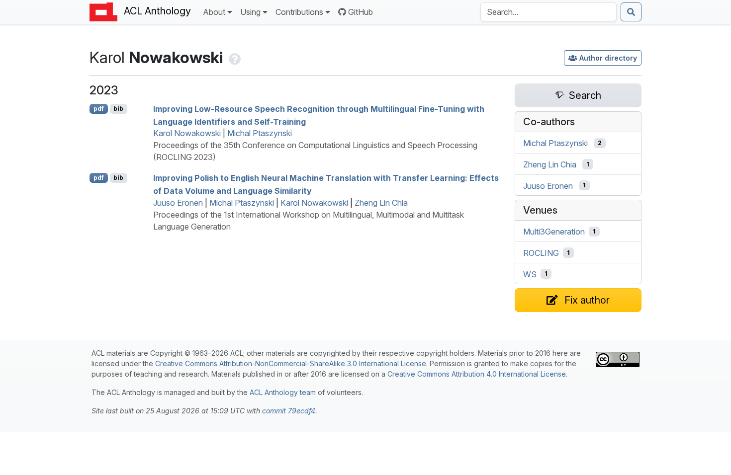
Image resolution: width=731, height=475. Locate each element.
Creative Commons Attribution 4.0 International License (476, 374)
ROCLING (541, 253)
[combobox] (548, 11)
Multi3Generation (554, 232)
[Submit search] (631, 11)
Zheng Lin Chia (381, 203)
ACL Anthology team (283, 392)
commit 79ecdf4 (288, 410)
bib (118, 108)
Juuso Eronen (178, 203)
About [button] (214, 12)
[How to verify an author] (234, 57)
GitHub (360, 12)
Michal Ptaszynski (259, 133)
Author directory (608, 58)
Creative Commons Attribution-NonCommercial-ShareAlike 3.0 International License (290, 363)
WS (530, 274)
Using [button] (250, 12)
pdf (98, 108)
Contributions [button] (299, 12)
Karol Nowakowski (187, 133)
